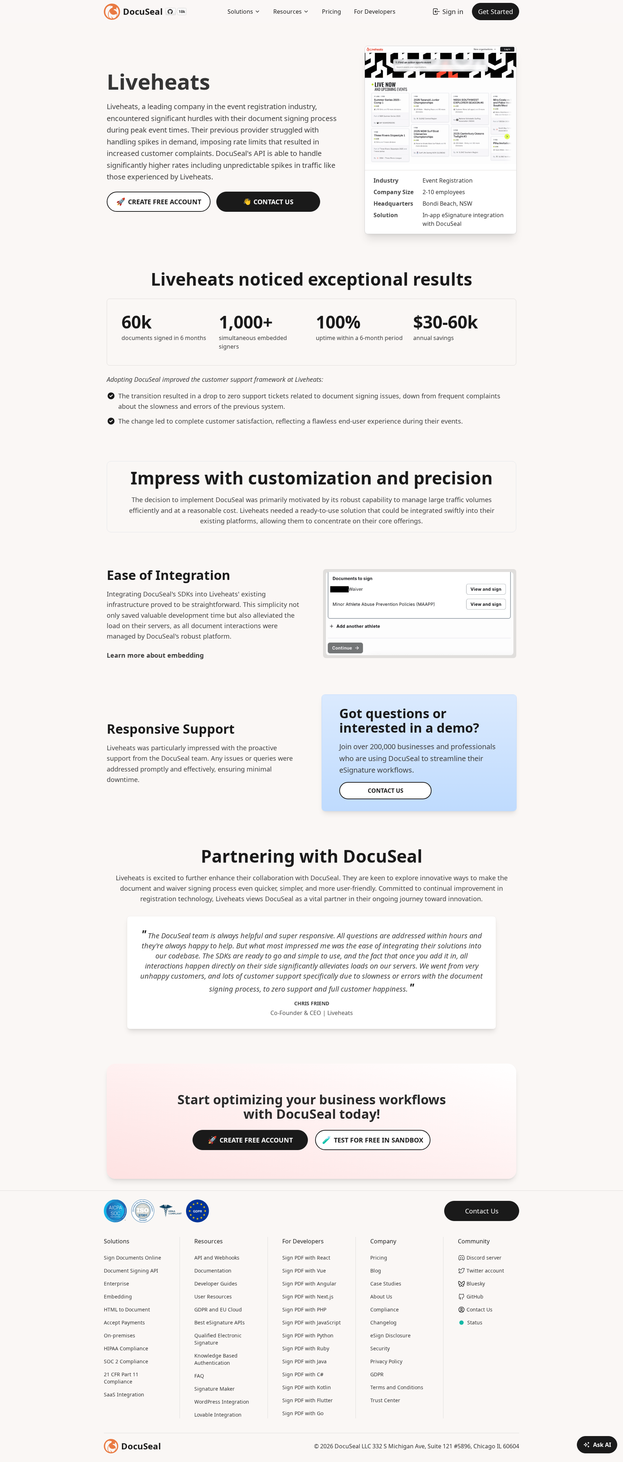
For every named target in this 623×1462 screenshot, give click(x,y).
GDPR (377, 1374)
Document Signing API (131, 1270)
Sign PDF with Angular (309, 1283)
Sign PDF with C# (302, 1374)
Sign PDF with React (306, 1257)
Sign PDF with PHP (304, 1309)
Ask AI (602, 1445)
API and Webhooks (216, 1257)
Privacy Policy (386, 1361)
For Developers (375, 11)
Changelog (383, 1322)
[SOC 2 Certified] (115, 1210)
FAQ (199, 1375)
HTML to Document (127, 1309)
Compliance (384, 1309)
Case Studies (385, 1283)
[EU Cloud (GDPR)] (197, 1210)
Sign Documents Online (132, 1257)
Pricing (331, 11)
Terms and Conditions (396, 1387)
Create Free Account (164, 201)
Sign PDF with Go (302, 1413)
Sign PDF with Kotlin (306, 1387)
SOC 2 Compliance (126, 1361)
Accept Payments (124, 1322)
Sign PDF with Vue (304, 1270)
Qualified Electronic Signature (218, 1339)
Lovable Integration (218, 1414)
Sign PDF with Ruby (305, 1348)
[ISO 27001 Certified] (142, 1210)
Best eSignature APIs (219, 1322)
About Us (381, 1296)
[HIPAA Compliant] (170, 1210)
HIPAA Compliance (126, 1348)
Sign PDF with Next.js (307, 1296)
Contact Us (273, 201)
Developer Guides (215, 1283)
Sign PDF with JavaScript (311, 1322)
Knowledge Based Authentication (216, 1359)
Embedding (118, 1296)
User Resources (213, 1296)
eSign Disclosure (390, 1335)
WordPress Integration (221, 1401)
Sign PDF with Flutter (307, 1400)
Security (380, 1348)
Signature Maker (214, 1388)
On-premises (119, 1335)
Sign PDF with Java (304, 1361)
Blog (375, 1270)
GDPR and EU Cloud (218, 1309)
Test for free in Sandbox (378, 1140)
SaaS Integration (124, 1394)
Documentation (212, 1270)
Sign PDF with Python (307, 1335)
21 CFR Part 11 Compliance (121, 1378)
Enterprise (116, 1283)
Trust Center (385, 1400)
